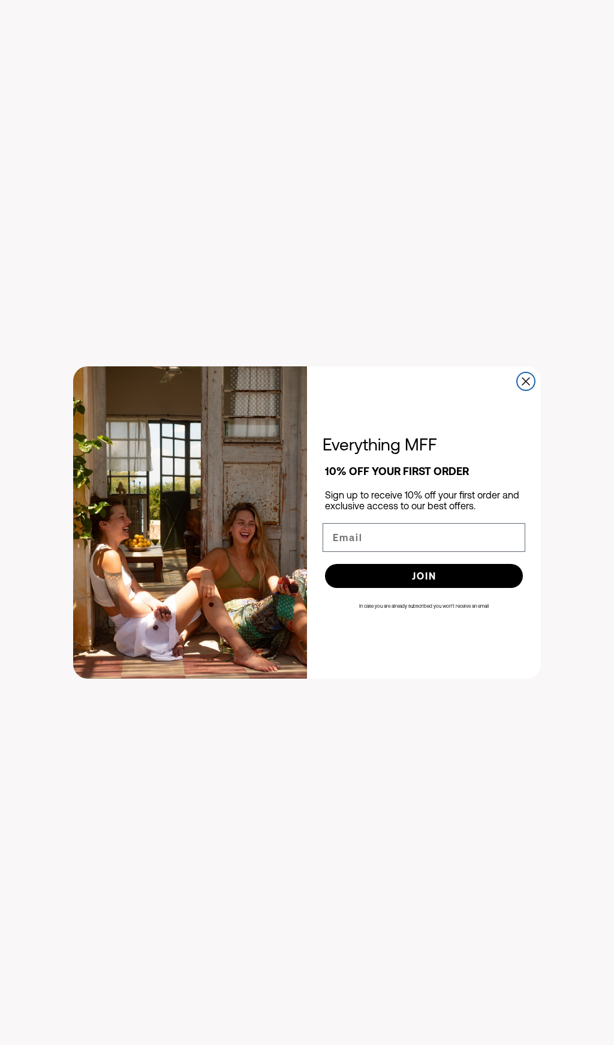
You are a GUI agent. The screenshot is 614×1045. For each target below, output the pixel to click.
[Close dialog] (526, 381)
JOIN (424, 576)
